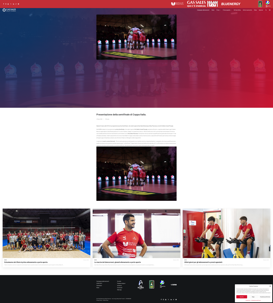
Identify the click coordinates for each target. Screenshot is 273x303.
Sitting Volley (237, 10)
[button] (270, 286)
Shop (255, 10)
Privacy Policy (99, 300)
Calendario (99, 285)
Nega (253, 296)
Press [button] (218, 10)
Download (119, 287)
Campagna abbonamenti (203, 10)
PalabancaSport (121, 283)
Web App (119, 289)
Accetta (242, 296)
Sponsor (261, 10)
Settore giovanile (247, 10)
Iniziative (119, 285)
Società (119, 281)
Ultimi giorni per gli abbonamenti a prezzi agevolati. (203, 262)
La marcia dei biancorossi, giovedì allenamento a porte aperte (117, 262)
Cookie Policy (248, 300)
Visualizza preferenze (265, 296)
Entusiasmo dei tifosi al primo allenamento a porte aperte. (26, 262)
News (213, 10)
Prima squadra (226, 10)
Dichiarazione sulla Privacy (256, 300)
